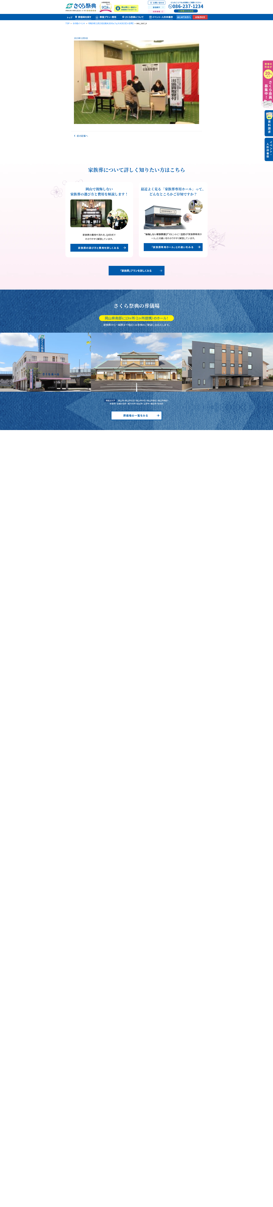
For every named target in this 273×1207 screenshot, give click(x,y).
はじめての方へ (184, 17)
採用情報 (156, 11)
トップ (69, 17)
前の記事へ (82, 135)
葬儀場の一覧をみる (135, 415)
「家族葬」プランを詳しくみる (136, 270)
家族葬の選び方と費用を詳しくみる (98, 248)
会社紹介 (156, 7)
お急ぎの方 (200, 17)
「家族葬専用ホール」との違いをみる (173, 247)
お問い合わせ (158, 2)
